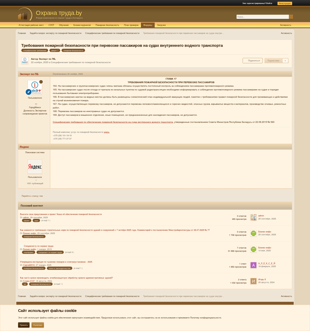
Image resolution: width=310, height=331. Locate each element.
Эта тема (284, 16)
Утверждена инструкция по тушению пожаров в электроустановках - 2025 (56, 261)
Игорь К (262, 279)
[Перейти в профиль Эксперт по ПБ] (24, 60)
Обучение (64, 24)
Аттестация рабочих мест (31, 24)
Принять (24, 325)
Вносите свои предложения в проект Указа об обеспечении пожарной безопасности (61, 214)
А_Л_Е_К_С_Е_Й (266, 263)
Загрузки (161, 24)
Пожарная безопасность (107, 24)
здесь (106, 131)
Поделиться (253, 60)
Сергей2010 (29, 264)
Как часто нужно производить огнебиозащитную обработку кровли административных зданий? (66, 277)
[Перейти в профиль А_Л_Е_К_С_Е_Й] (253, 265)
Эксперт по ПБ (47, 58)
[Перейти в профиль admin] (253, 217)
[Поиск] (291, 17)
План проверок (131, 24)
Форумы (147, 24)
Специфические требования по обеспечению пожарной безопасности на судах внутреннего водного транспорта (113, 121)
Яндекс (24, 147)
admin (26, 217)
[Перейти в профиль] (35, 166)
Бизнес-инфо (29, 233)
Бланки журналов (82, 24)
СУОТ (51, 24)
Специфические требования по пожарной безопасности (81, 62)
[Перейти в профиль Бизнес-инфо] (253, 233)
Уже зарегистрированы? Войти (258, 3)
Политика (37, 325)
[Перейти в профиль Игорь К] (253, 281)
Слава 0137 (29, 280)
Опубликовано (68, 73)
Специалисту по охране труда (38, 245)
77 (35, 104)
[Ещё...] (287, 74)
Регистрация (285, 3)
